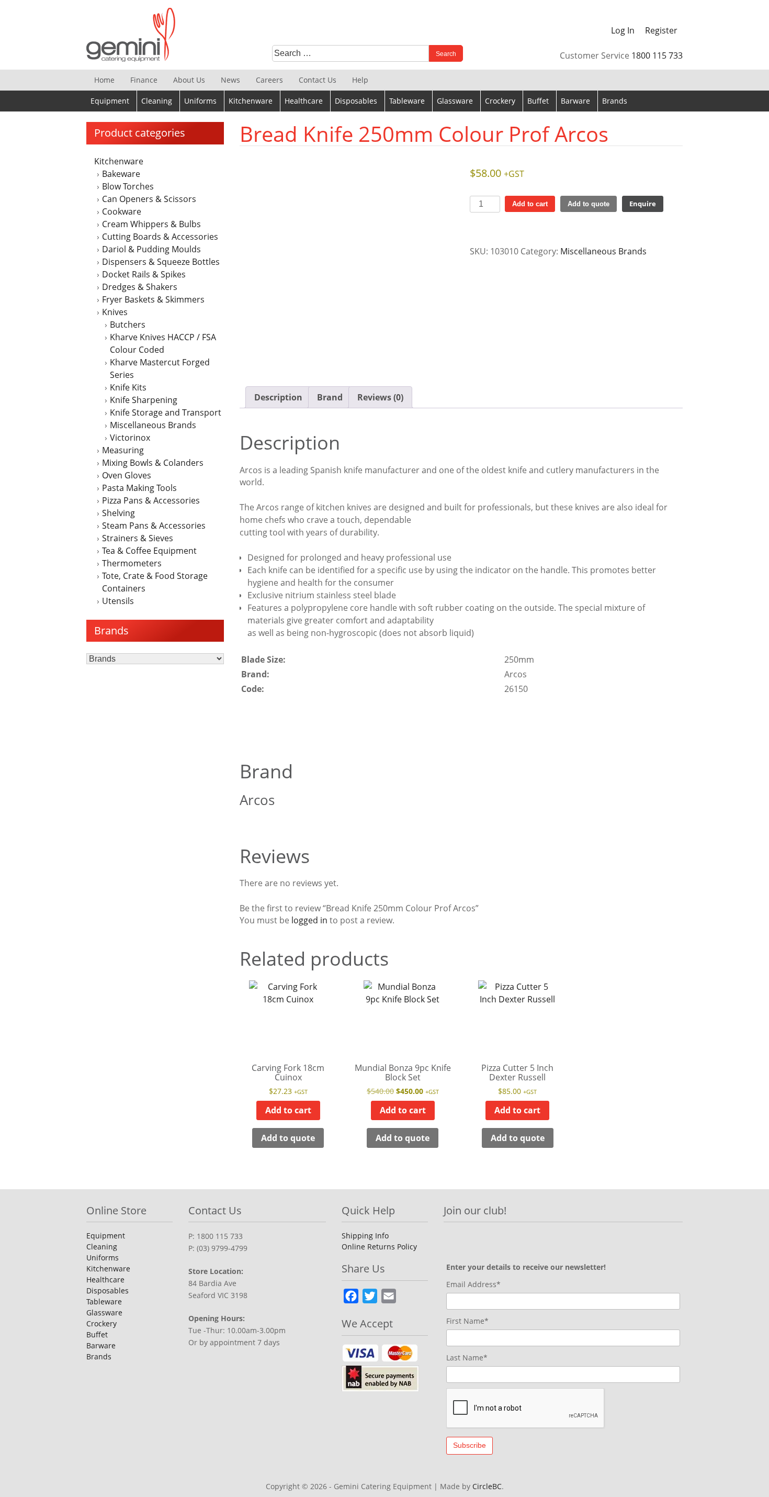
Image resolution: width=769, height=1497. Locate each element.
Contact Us (317, 80)
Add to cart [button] (288, 1110)
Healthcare (304, 101)
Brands (614, 101)
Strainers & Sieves (137, 538)
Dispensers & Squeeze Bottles (161, 261)
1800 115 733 (657, 55)
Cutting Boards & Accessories (160, 236)
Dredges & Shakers (139, 287)
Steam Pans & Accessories (154, 525)
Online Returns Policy (379, 1247)
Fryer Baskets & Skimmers (153, 299)
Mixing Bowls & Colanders (152, 462)
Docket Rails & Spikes (144, 274)
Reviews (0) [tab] (380, 397)
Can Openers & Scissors (149, 199)
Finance (143, 80)
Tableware (407, 101)
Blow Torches (128, 186)
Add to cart (530, 204)
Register (661, 30)
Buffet (538, 101)
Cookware (121, 211)
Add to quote (588, 204)
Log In (623, 30)
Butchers (127, 324)
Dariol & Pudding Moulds (151, 249)
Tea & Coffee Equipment (149, 550)
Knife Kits (128, 387)
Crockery (500, 101)
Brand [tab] (330, 397)
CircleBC (487, 1486)
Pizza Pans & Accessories (151, 500)
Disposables (356, 101)
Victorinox (130, 437)
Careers (269, 80)
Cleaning (156, 101)
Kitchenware (251, 101)
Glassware (455, 101)
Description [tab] (278, 397)
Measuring (123, 450)
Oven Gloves (126, 475)
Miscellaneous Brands (153, 425)
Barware (575, 101)
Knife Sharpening (143, 400)
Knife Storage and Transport (165, 412)
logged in (309, 920)
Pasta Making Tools (139, 488)
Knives (115, 312)
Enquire (642, 203)
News (230, 80)
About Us (189, 80)
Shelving (118, 513)
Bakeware (121, 174)
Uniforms (200, 101)
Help (360, 80)
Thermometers (132, 563)
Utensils (118, 601)
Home (104, 80)
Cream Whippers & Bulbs (151, 224)
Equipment (110, 101)
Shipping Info (365, 1236)
